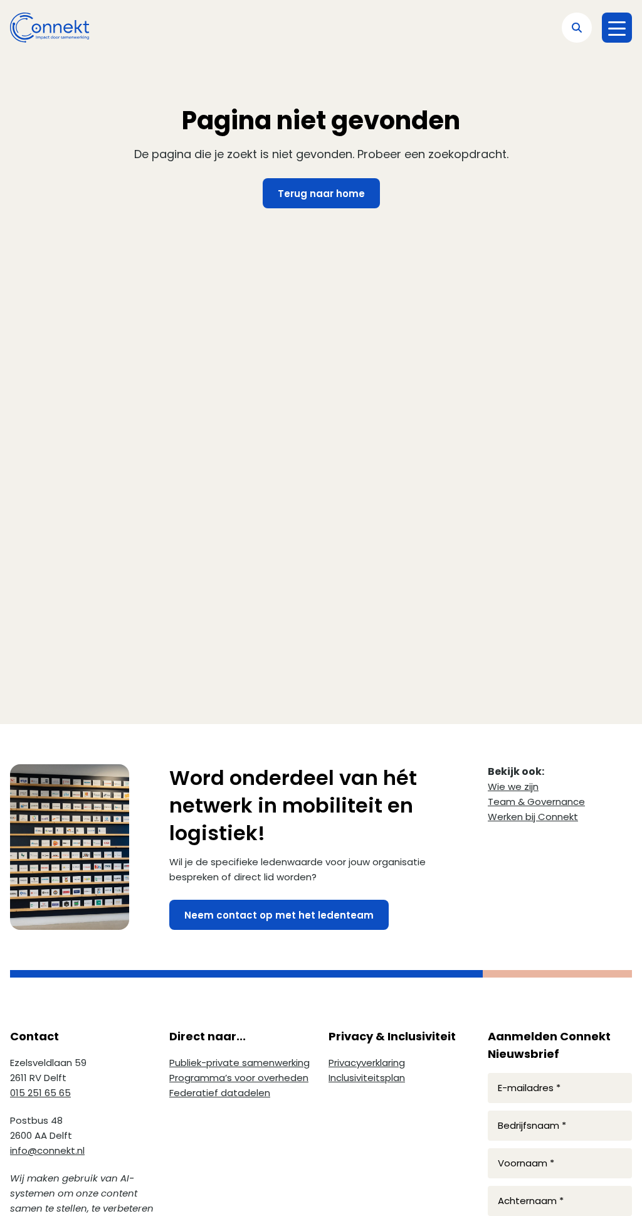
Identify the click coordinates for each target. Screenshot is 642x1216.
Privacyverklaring (367, 1062)
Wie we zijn (513, 786)
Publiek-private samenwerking (239, 1062)
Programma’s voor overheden (238, 1077)
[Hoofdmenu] (617, 28)
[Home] (49, 28)
